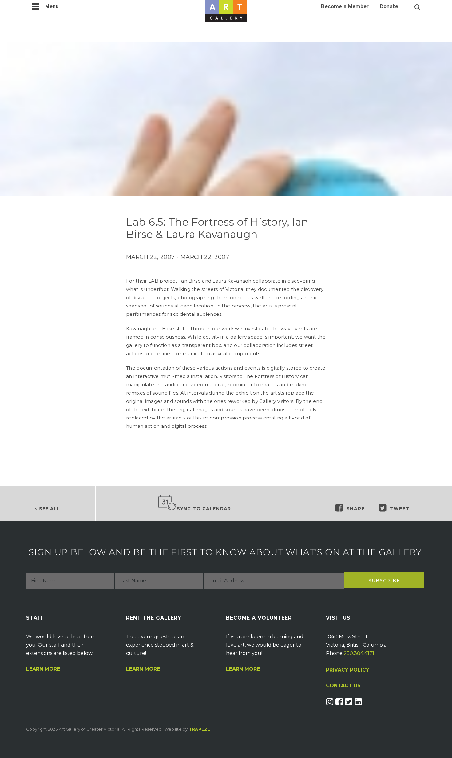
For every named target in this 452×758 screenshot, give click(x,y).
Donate (389, 7)
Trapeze (199, 729)
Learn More (43, 669)
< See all (47, 508)
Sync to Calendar (204, 508)
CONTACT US (343, 685)
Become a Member (345, 7)
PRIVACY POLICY (347, 670)
